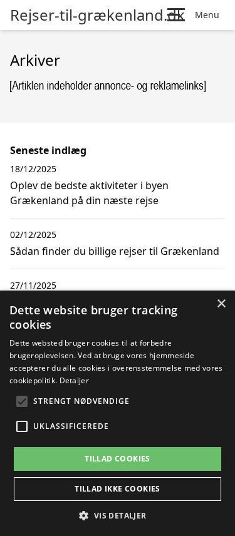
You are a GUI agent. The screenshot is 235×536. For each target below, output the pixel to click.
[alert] (117, 413)
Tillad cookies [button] (117, 458)
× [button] (221, 304)
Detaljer (74, 380)
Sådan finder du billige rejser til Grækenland (114, 251)
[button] (117, 515)
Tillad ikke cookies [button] (117, 488)
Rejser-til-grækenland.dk (97, 15)
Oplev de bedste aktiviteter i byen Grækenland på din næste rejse (89, 192)
